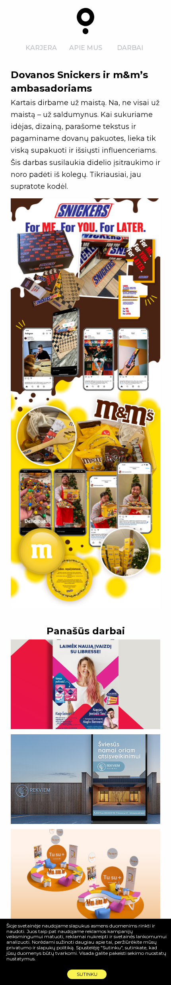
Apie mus (85, 48)
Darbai (130, 48)
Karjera (41, 48)
